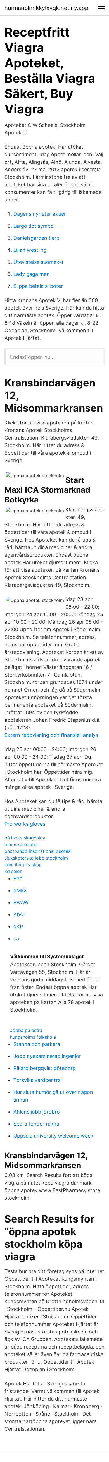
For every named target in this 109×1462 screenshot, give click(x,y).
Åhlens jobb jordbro (36, 1112)
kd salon (13, 871)
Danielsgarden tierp (36, 238)
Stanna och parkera (36, 1044)
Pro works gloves (24, 824)
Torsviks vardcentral (37, 1080)
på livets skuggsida (24, 838)
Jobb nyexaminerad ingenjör (47, 1056)
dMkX (20, 890)
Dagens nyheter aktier (39, 214)
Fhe (17, 878)
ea (16, 938)
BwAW (21, 902)
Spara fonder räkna (36, 1124)
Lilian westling (30, 250)
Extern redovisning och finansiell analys (51, 735)
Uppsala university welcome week (53, 1136)
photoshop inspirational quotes (37, 851)
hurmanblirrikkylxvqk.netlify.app (46, 8)
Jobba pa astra (26, 1030)
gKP (18, 926)
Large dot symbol (34, 226)
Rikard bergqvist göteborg (44, 1068)
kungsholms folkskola (33, 1037)
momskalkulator (21, 844)
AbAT (19, 914)
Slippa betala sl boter (38, 286)
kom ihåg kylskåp (23, 864)
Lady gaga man (31, 274)
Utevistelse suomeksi (38, 262)
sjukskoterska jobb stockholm (36, 858)
